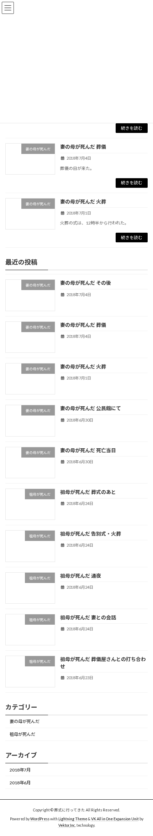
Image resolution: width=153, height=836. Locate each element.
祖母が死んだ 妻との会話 (88, 617)
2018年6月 (20, 782)
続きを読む (131, 128)
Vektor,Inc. (67, 825)
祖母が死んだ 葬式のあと (88, 492)
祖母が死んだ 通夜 (80, 576)
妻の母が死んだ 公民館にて (90, 409)
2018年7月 (20, 770)
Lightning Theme (72, 819)
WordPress (39, 819)
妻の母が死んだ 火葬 (83, 201)
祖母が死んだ (22, 734)
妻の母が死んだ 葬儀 (83, 147)
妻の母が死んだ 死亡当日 (88, 450)
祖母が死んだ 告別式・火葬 (90, 534)
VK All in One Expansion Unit (115, 819)
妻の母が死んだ (24, 721)
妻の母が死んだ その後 (85, 283)
